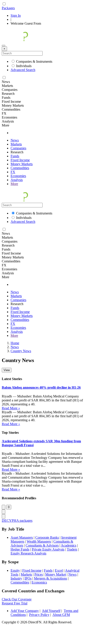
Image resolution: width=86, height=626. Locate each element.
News (15, 140)
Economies (18, 176)
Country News (21, 351)
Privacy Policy (39, 615)
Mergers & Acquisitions (50, 578)
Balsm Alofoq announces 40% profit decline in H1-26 (41, 387)
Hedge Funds (20, 549)
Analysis (17, 180)
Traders (72, 549)
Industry (16, 578)
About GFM (61, 615)
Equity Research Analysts (28, 553)
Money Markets (22, 164)
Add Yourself (51, 611)
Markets (16, 144)
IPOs (28, 578)
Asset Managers (22, 537)
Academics (68, 545)
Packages (8, 8)
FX (13, 172)
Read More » (11, 408)
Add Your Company (25, 611)
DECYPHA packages (17, 520)
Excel (59, 570)
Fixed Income (20, 160)
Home (15, 343)
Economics (39, 582)
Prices (38, 574)
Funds (15, 156)
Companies (18, 148)
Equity (15, 570)
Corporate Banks (47, 537)
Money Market (55, 574)
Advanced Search (23, 70)
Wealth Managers (39, 541)
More (14, 184)
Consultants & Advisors (42, 545)
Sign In (16, 15)
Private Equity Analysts (48, 549)
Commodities (20, 168)
